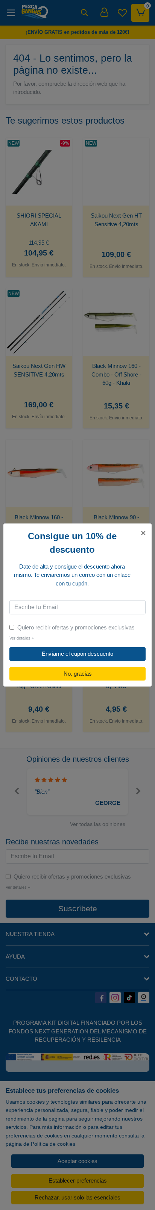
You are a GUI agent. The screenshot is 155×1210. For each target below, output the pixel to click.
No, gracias (78, 673)
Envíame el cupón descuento (77, 653)
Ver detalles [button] (21, 638)
